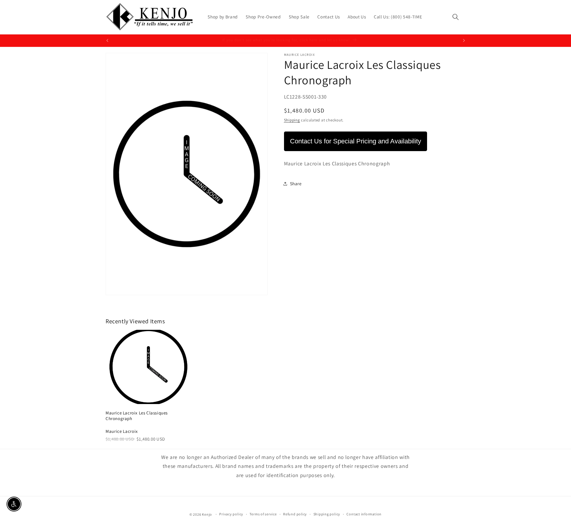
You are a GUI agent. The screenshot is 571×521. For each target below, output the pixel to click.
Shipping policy (327, 514)
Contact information (364, 514)
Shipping (292, 120)
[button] (455, 17)
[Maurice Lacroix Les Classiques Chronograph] (148, 367)
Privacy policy (231, 514)
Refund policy (295, 514)
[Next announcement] (463, 40)
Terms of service (263, 514)
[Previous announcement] (107, 40)
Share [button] (296, 183)
